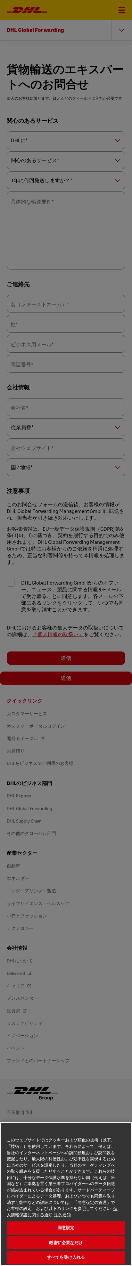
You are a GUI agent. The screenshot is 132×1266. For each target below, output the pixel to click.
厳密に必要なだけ (66, 1242)
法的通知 (62, 1215)
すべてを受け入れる (66, 1257)
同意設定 (66, 1227)
